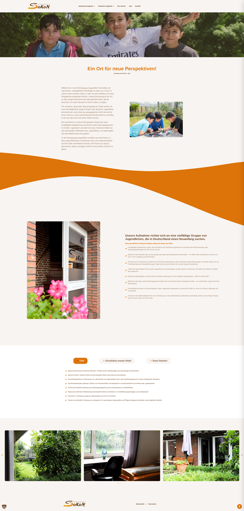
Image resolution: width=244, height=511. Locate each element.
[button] (2, 455)
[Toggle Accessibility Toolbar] (239, 506)
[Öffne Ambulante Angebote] (94, 6)
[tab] (80, 361)
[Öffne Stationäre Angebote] (113, 6)
